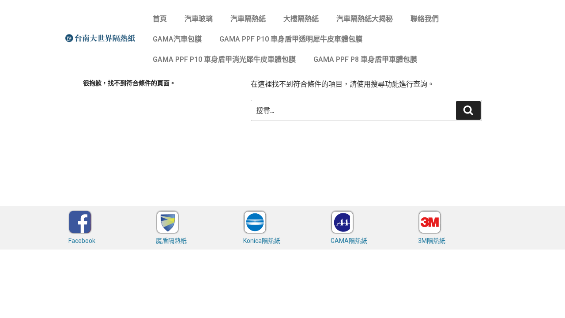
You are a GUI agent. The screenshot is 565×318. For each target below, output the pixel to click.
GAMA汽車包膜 (177, 39)
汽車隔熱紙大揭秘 (364, 19)
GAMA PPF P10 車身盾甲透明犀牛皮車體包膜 (290, 39)
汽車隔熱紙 (248, 19)
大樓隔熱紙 (301, 19)
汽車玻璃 (199, 19)
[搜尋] (468, 110)
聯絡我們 (425, 19)
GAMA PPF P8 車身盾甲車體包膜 (365, 59)
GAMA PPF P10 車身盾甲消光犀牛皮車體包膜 (224, 59)
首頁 (160, 19)
